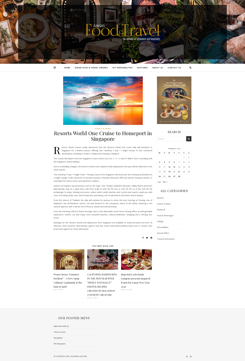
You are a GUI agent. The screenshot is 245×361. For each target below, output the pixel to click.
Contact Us (174, 67)
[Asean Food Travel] (122, 31)
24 (159, 176)
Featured (142, 67)
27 (174, 176)
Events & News (103, 129)
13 (174, 167)
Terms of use (59, 332)
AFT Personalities (122, 67)
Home (67, 67)
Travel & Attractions (166, 239)
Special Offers (163, 233)
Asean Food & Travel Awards (91, 67)
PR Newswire (60, 343)
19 (169, 172)
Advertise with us (61, 326)
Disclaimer (58, 338)
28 (179, 176)
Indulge (160, 221)
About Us (157, 67)
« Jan (159, 182)
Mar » (165, 182)
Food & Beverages (165, 215)
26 (169, 176)
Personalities (162, 227)
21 (179, 172)
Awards (160, 198)
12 (169, 167)
